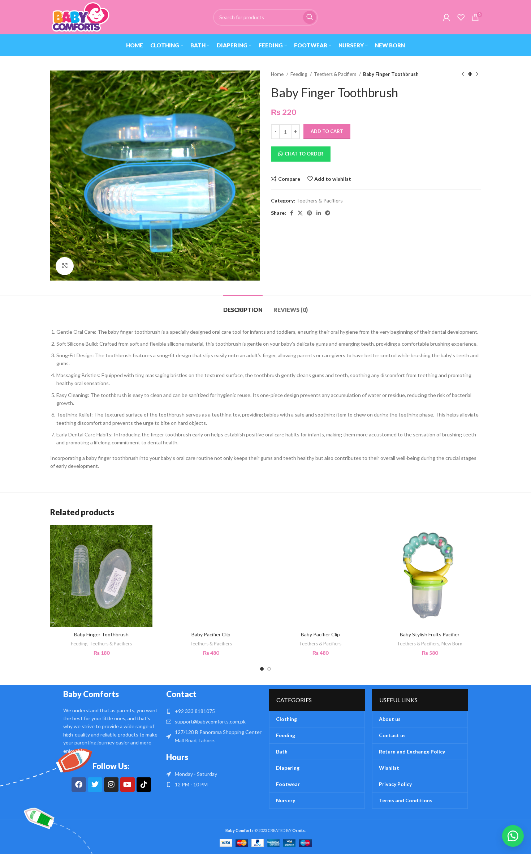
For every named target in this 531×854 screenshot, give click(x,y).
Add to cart (327, 131)
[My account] (446, 17)
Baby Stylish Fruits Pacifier (429, 634)
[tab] (243, 306)
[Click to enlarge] (65, 266)
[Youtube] (127, 784)
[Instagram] (111, 784)
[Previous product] (462, 74)
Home (278, 74)
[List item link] (214, 711)
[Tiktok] (144, 784)
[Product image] (430, 576)
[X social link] (300, 213)
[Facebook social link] (291, 213)
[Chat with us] (513, 836)
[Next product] (477, 74)
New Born (451, 643)
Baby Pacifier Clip (210, 634)
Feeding (299, 74)
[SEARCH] (309, 17)
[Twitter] (95, 784)
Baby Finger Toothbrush (101, 634)
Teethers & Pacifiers (335, 74)
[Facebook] (79, 784)
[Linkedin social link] (318, 213)
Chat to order (304, 154)
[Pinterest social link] (309, 213)
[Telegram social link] (327, 213)
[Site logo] (80, 16)
